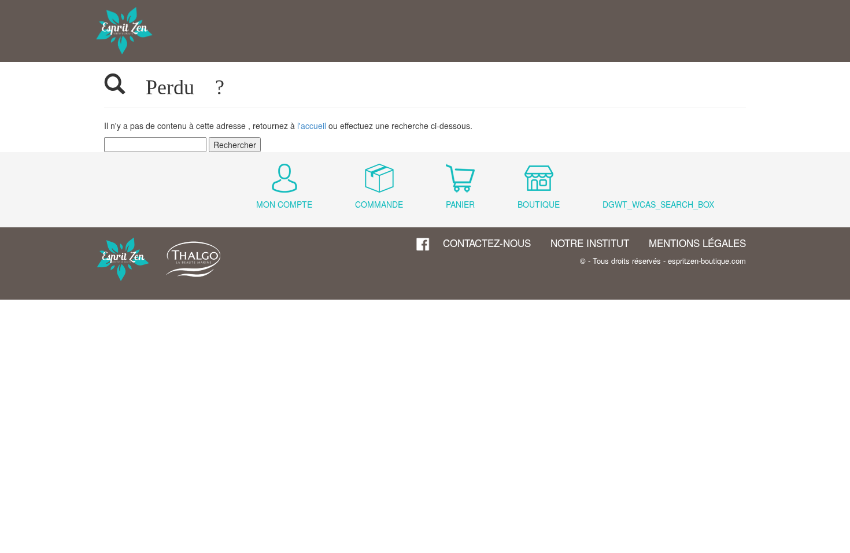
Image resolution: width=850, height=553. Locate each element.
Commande (379, 204)
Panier (460, 204)
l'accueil (311, 125)
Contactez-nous (487, 242)
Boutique (539, 204)
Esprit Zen (124, 31)
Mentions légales (697, 242)
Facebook (423, 244)
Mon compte (284, 204)
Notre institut (589, 242)
